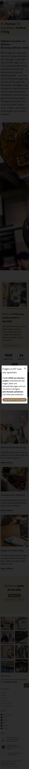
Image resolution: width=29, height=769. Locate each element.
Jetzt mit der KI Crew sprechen (14, 400)
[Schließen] (25, 368)
